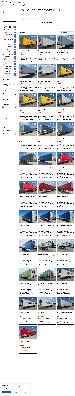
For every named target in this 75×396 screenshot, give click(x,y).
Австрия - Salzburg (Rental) (10, 26)
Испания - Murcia (8, 41)
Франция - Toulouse (8, 70)
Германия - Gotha (8, 36)
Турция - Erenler (7, 59)
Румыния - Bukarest (8, 54)
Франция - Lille (7, 68)
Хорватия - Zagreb (8, 73)
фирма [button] (10, 2)
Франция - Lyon (7, 65)
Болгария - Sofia (7, 27)
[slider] (3, 93)
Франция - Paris (7, 71)
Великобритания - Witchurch (9, 30)
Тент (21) (22, 19)
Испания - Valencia (8, 42)
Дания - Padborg (7, 37)
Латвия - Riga (7, 44)
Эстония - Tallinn (7, 75)
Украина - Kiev (7, 61)
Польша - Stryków (8, 51)
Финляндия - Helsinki (8, 63)
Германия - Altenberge (9, 34)
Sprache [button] (42, 5)
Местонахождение (6, 5)
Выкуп (15, 2)
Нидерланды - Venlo (8, 48)
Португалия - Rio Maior (9, 53)
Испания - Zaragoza (8, 39)
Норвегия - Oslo (7, 49)
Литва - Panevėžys (8, 46)
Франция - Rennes (8, 66)
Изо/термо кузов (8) (30, 19)
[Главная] (4, 2)
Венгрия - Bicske (8, 32)
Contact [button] (19, 2)
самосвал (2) (38, 19)
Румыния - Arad (7, 56)
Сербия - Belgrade (8, 58)
